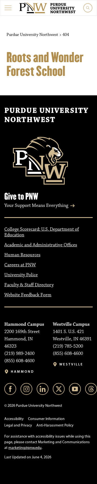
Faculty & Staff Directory (29, 285)
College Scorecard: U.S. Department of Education (41, 232)
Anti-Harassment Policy (55, 425)
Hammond (22, 371)
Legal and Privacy (18, 425)
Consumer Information (46, 418)
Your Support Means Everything (36, 206)
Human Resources (22, 255)
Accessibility (14, 418)
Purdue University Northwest (46, 115)
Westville (71, 364)
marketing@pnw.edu (24, 447)
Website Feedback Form (27, 295)
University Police (21, 275)
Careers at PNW (20, 265)
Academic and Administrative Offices (40, 245)
